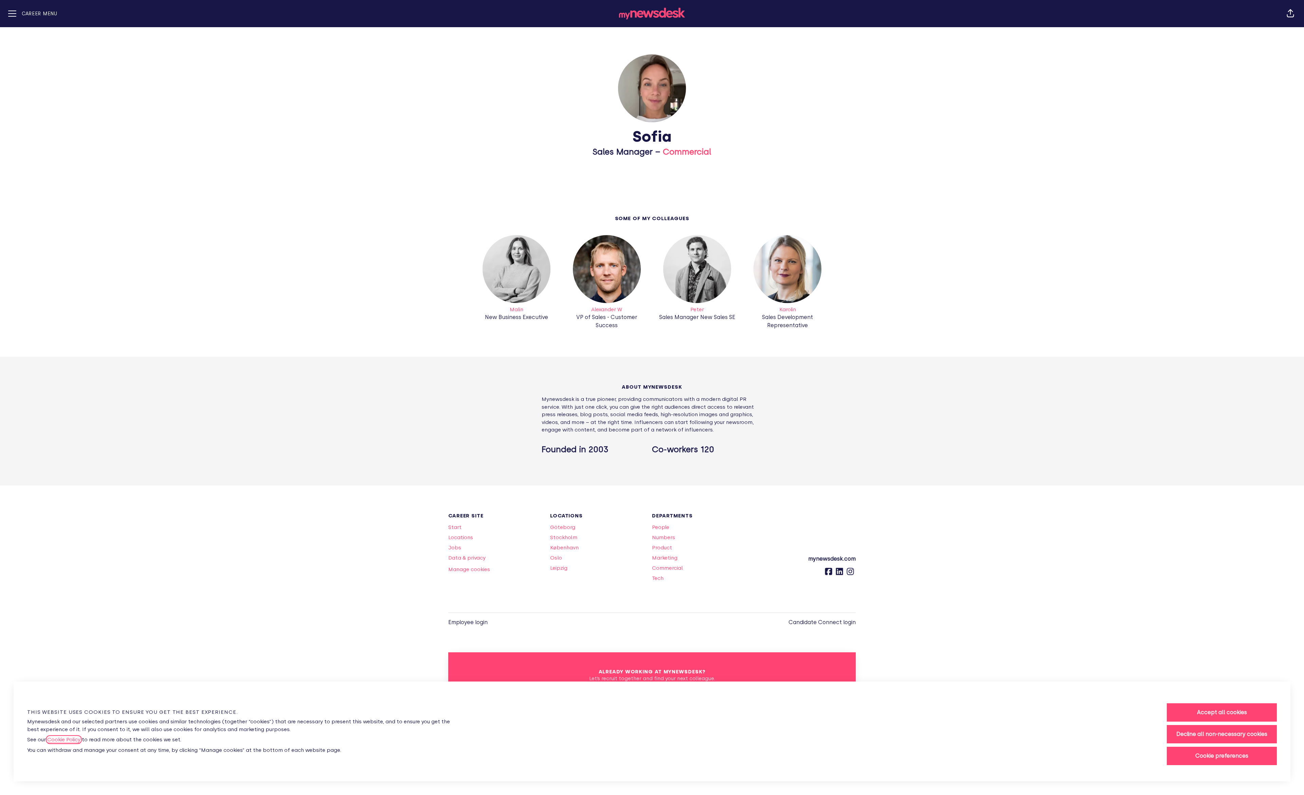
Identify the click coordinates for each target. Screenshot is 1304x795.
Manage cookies (469, 569)
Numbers (663, 537)
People (660, 527)
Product (662, 548)
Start (454, 527)
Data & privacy (467, 558)
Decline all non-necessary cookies (1221, 734)
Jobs (454, 548)
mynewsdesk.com (832, 558)
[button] (1290, 13)
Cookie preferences (1221, 756)
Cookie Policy (63, 740)
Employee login (468, 622)
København (564, 548)
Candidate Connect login (822, 622)
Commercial (687, 152)
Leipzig (558, 568)
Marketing (664, 558)
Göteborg (562, 527)
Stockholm (563, 537)
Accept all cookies (1222, 712)
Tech (658, 578)
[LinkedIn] (839, 573)
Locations (460, 537)
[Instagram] (850, 573)
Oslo (556, 558)
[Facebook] (828, 573)
